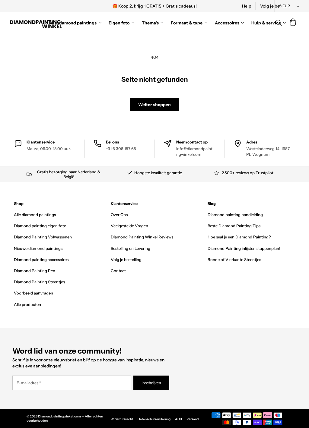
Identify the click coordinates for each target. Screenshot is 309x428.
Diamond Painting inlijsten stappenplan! (244, 248)
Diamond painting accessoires (41, 259)
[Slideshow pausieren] (236, 6)
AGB (178, 419)
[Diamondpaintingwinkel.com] (36, 23)
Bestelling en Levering (130, 248)
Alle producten (27, 304)
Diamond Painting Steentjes (39, 281)
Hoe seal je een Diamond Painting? (239, 236)
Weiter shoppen (154, 104)
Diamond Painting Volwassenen (43, 236)
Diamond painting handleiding (235, 214)
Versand (192, 419)
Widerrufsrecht (121, 419)
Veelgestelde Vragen (129, 225)
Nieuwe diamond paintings (38, 248)
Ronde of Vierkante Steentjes (234, 259)
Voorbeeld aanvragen (33, 293)
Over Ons (119, 214)
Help (246, 6)
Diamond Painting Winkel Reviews (142, 236)
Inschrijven (151, 382)
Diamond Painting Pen (34, 270)
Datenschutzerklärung (154, 419)
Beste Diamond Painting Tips (234, 225)
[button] (292, 23)
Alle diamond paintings (35, 214)
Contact (118, 270)
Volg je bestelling (126, 259)
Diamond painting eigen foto (40, 225)
